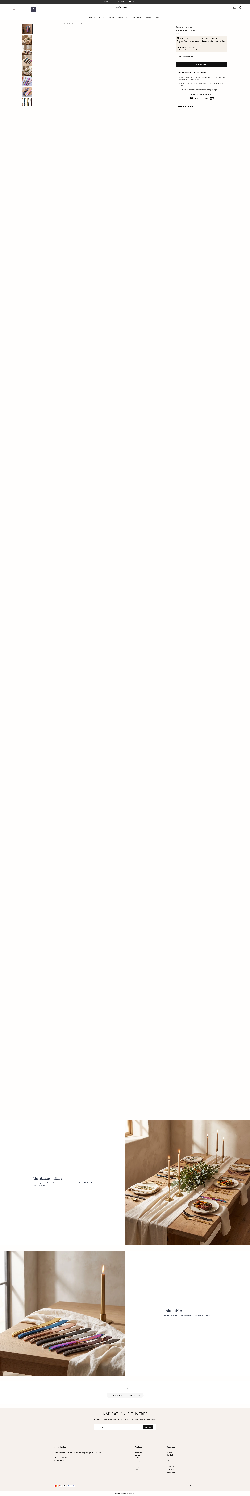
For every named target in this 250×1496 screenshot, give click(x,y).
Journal (169, 1464)
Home (60, 23)
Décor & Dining (138, 17)
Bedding (120, 17)
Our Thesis (170, 1455)
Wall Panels (102, 17)
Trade (157, 17)
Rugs (127, 17)
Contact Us (170, 1470)
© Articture (193, 1486)
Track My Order (171, 1467)
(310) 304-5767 (131, 1493)
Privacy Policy (171, 1472)
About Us (169, 1452)
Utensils (67, 23)
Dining (137, 1467)
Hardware (149, 17)
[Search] (33, 9)
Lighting (111, 17)
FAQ (168, 1461)
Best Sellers (138, 1452)
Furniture (92, 17)
